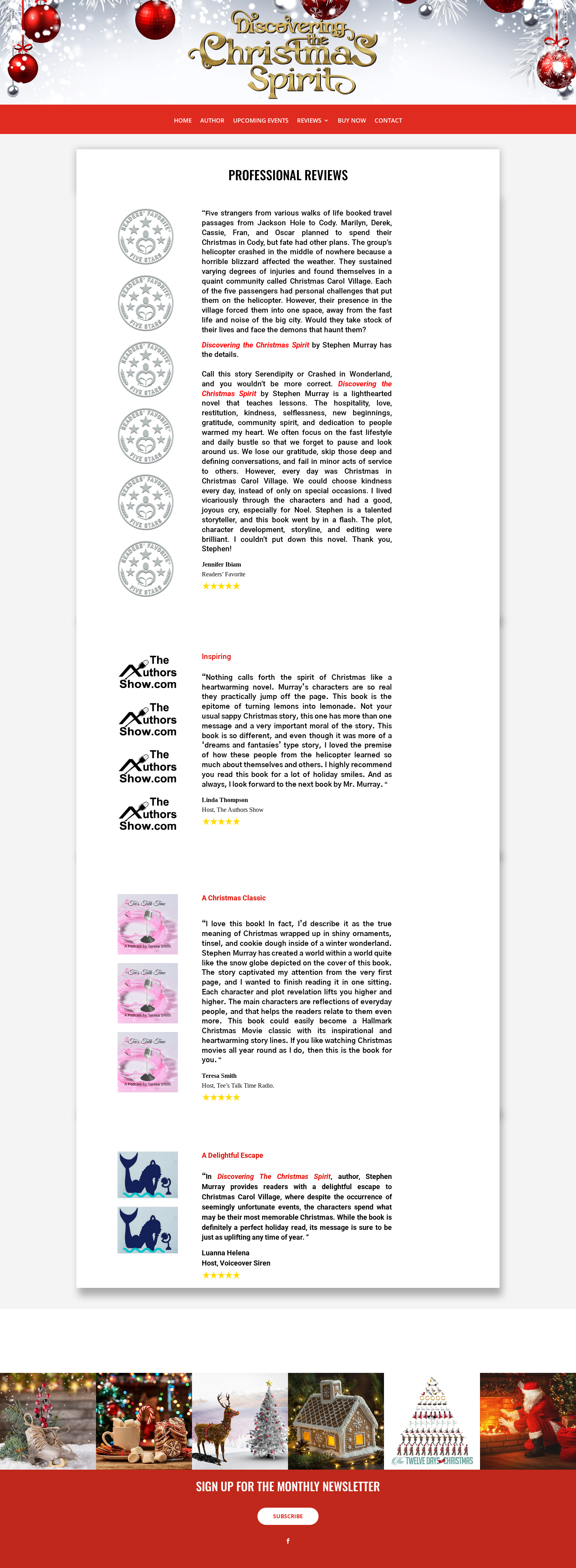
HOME (183, 121)
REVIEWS (309, 121)
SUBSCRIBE (288, 1516)
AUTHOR (212, 121)
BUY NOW (352, 121)
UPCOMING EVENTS (260, 121)
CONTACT (388, 121)
